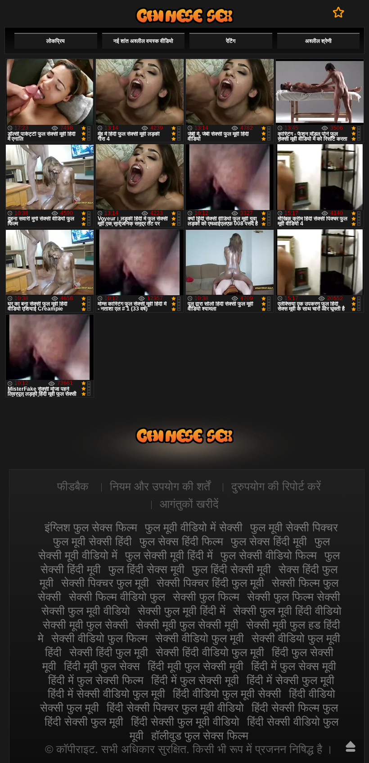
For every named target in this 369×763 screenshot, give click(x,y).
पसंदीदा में (338, 12)
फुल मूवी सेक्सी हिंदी (92, 541)
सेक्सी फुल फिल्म (206, 596)
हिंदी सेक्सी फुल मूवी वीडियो (185, 721)
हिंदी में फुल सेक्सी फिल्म (96, 680)
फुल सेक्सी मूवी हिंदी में (169, 555)
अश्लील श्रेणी (318, 41)
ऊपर (351, 746)
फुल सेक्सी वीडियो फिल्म (268, 555)
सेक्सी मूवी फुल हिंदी (184, 15)
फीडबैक (73, 486)
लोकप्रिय (55, 41)
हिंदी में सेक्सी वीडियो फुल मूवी (106, 693)
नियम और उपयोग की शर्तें (160, 486)
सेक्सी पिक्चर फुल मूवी (105, 582)
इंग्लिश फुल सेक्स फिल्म (91, 527)
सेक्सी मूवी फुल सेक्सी (85, 624)
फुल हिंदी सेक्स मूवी (146, 569)
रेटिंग (230, 41)
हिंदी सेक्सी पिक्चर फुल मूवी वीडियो (175, 707)
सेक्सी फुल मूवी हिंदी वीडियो (287, 610)
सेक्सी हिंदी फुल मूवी (108, 652)
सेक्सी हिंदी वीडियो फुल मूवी (210, 652)
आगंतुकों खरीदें (189, 504)
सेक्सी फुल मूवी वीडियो (85, 610)
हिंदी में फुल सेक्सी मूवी (195, 680)
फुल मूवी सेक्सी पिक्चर (294, 527)
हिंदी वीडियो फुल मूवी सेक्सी (227, 693)
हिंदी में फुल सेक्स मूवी (293, 666)
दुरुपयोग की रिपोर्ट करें (276, 486)
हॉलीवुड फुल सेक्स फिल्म (199, 735)
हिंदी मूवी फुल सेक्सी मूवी (195, 666)
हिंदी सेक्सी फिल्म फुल (295, 707)
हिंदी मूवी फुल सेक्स (102, 666)
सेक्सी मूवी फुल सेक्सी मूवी (187, 624)
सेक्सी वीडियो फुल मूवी (199, 638)
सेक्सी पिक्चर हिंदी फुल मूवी (210, 582)
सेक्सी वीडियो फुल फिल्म (99, 638)
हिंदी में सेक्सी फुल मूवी (290, 680)
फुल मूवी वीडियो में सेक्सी (194, 527)
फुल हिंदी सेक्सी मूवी (231, 569)
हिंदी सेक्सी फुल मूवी (84, 721)
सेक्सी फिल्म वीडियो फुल (117, 596)
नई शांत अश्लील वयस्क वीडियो (143, 41)
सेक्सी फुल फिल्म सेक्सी (293, 596)
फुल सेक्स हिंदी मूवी (269, 541)
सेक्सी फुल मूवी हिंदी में (181, 610)
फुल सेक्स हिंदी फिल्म (181, 541)
